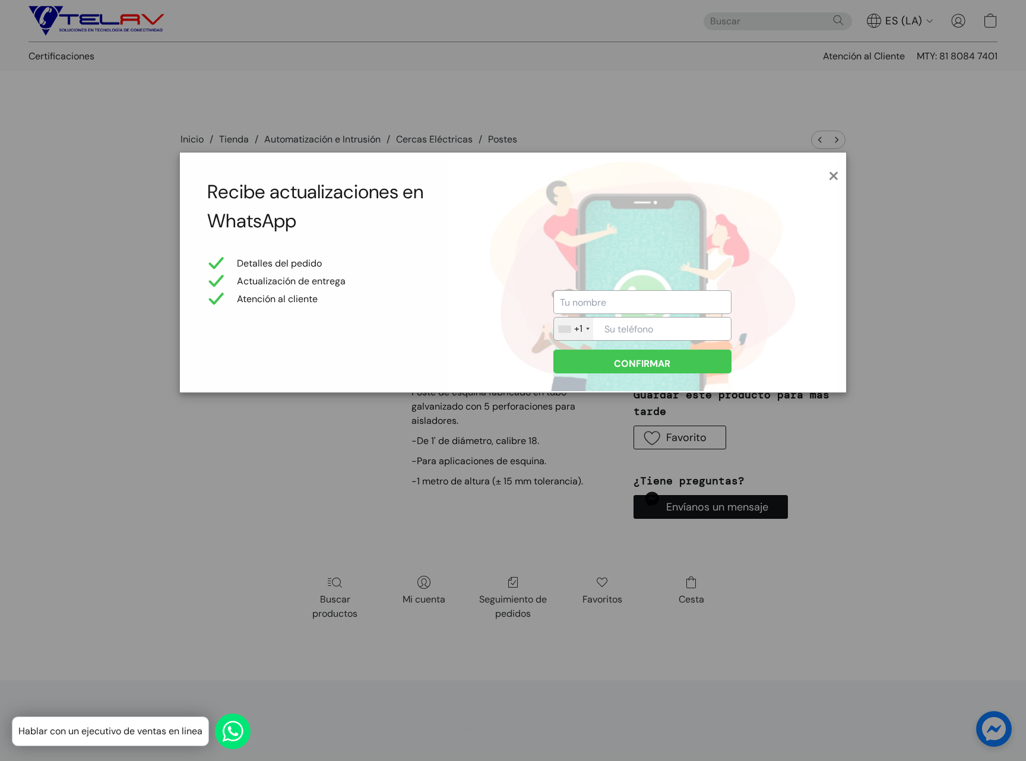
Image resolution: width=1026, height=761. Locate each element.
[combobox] (573, 329)
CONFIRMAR (642, 363)
